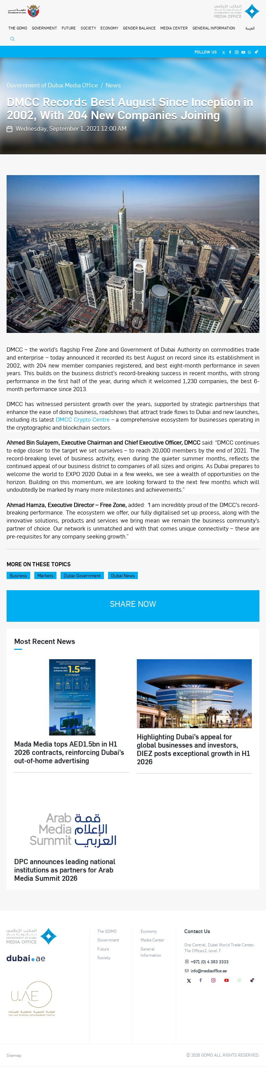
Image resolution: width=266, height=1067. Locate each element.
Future (69, 28)
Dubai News (123, 575)
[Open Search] (14, 41)
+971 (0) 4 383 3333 (210, 961)
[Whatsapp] (250, 52)
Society (88, 28)
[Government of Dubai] (24, 11)
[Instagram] (236, 52)
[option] (133, 254)
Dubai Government (82, 575)
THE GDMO (17, 28)
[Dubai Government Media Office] (236, 11)
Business (18, 575)
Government (44, 28)
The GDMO (107, 931)
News (113, 85)
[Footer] (32, 1013)
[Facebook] (230, 52)
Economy (109, 28)
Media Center (174, 28)
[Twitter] (224, 52)
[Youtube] (243, 52)
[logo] (32, 936)
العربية (250, 28)
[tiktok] (253, 980)
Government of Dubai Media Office (52, 85)
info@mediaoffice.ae (209, 970)
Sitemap (14, 1055)
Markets (45, 575)
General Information (214, 28)
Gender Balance (139, 28)
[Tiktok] (256, 52)
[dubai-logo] (32, 987)
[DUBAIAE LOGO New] (32, 962)
